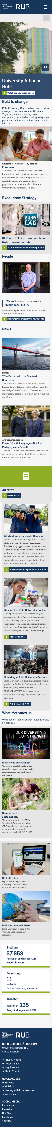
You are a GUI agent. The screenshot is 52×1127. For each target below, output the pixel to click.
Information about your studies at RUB (28, 569)
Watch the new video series (20, 93)
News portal (26, 484)
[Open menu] (45, 6)
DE (46, 18)
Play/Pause (45, 67)
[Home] (15, 7)
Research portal (17, 636)
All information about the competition (26, 228)
